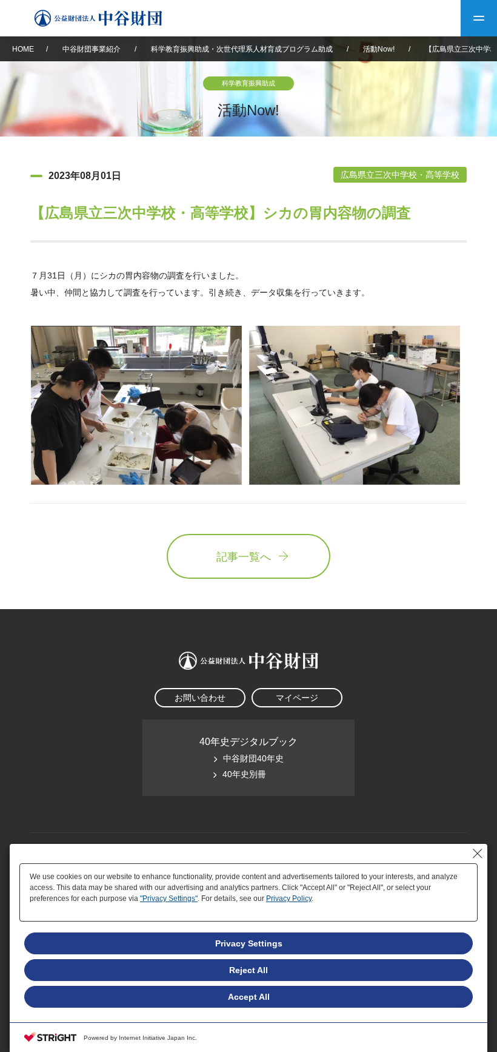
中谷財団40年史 (253, 758)
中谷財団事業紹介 (92, 49)
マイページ (297, 698)
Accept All (249, 997)
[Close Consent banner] (477, 853)
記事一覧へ (243, 557)
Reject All (248, 970)
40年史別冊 (244, 774)
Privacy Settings (248, 943)
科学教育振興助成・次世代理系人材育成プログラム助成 (242, 49)
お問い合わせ (200, 698)
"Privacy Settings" (169, 898)
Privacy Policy (289, 898)
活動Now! (379, 49)
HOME (23, 49)
